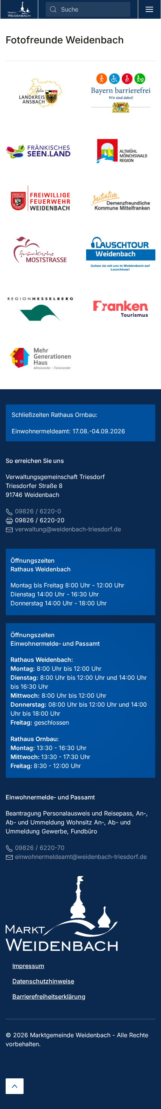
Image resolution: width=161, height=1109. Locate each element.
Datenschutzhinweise (43, 981)
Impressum (28, 966)
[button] (149, 9)
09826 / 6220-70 (39, 847)
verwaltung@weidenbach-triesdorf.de (68, 529)
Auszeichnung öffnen (46, 93)
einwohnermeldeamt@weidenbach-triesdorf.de (81, 856)
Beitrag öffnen (121, 93)
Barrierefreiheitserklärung (48, 996)
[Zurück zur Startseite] (19, 9)
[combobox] (88, 9)
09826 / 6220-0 (38, 511)
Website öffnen (40, 151)
